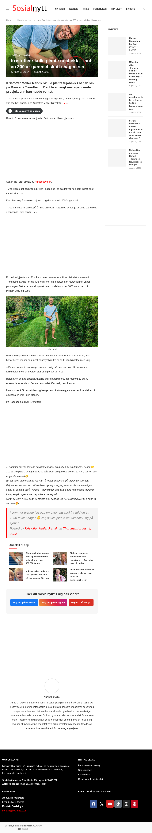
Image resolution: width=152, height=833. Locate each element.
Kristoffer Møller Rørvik (41, 528)
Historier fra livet (24, 20)
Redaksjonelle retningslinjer (91, 779)
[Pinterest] (134, 804)
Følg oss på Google (81, 602)
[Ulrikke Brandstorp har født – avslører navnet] (117, 46)
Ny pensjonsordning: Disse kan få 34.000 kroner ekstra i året (136, 101)
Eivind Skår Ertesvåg (13, 802)
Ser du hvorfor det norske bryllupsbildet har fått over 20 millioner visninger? (136, 130)
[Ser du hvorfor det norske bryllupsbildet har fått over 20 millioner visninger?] (117, 128)
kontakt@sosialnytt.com (14, 810)
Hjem (8, 20)
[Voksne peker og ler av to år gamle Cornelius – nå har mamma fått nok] (16, 574)
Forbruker (100, 9)
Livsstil (130, 9)
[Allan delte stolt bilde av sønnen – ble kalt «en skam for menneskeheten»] (60, 574)
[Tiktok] (118, 804)
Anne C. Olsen (21, 72)
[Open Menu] (7, 9)
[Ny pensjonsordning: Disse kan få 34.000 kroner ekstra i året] (117, 102)
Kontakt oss (84, 774)
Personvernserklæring (89, 765)
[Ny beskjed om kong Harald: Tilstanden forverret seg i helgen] (117, 158)
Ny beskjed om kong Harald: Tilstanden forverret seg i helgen (135, 157)
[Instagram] (126, 804)
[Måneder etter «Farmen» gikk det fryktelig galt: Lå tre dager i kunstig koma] (117, 70)
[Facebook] (93, 804)
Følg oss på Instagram (53, 602)
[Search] (144, 9)
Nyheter (60, 9)
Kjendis (73, 9)
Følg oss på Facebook (24, 602)
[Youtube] (110, 804)
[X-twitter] (102, 804)
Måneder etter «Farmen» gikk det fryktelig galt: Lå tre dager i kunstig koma (136, 72)
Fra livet (116, 9)
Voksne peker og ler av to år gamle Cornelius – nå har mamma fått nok (37, 574)
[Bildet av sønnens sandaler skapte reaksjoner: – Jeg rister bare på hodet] (60, 558)
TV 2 (64, 103)
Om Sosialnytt (10, 760)
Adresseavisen (43, 181)
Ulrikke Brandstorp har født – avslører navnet (135, 44)
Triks (86, 9)
